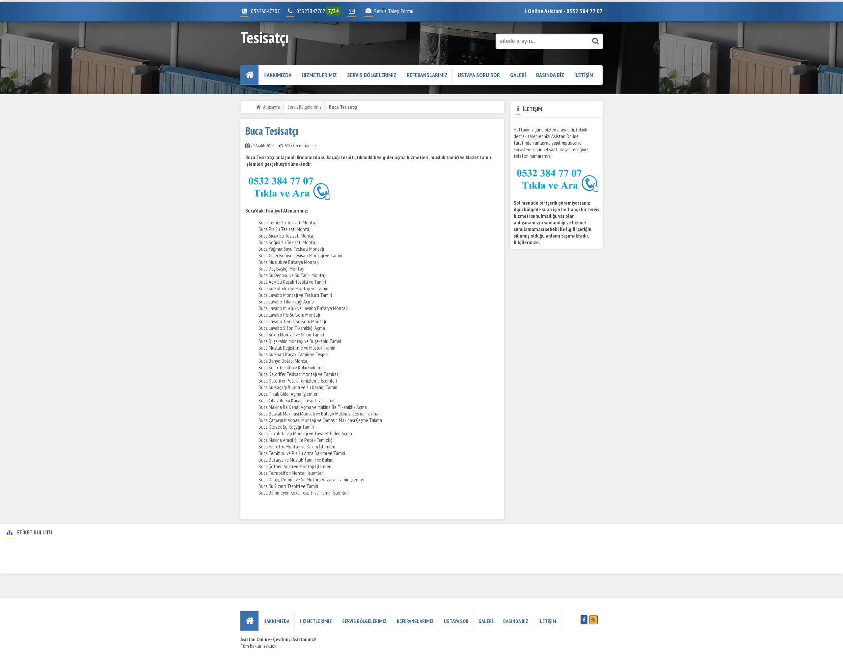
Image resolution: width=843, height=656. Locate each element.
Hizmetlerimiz (319, 75)
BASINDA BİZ (550, 75)
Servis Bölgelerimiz (371, 75)
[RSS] (593, 619)
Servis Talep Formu (393, 11)
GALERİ (518, 75)
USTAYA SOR (456, 621)
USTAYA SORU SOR (479, 75)
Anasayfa (271, 106)
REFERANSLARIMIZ (427, 75)
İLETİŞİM (583, 75)
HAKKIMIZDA (277, 75)
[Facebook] (584, 619)
